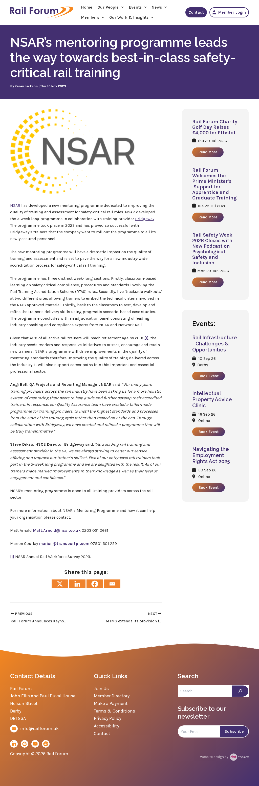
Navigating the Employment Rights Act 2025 (211, 455)
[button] (121, 7)
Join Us (101, 688)
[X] (60, 583)
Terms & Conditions (114, 711)
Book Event (209, 376)
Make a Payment (111, 703)
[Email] (112, 583)
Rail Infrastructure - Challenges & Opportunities (214, 344)
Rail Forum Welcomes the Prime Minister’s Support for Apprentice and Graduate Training (214, 184)
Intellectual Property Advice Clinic (212, 399)
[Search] (240, 691)
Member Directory (112, 696)
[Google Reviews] (24, 744)
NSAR (15, 205)
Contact (196, 12)
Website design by (214, 757)
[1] (146, 338)
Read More (208, 152)
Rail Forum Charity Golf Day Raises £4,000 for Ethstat (214, 127)
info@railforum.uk (39, 728)
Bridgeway (144, 218)
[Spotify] (46, 744)
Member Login (232, 12)
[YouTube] (35, 744)
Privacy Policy (107, 718)
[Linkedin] (77, 583)
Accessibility (106, 726)
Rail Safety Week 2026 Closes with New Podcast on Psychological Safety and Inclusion (212, 249)
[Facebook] (95, 583)
